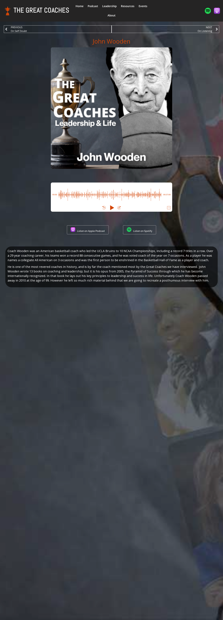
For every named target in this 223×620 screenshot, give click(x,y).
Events (143, 6)
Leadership (109, 6)
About (111, 15)
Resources (127, 6)
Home (79, 6)
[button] (104, 207)
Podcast (93, 6)
